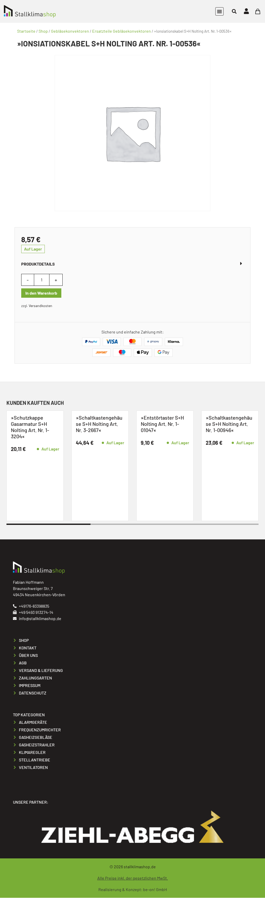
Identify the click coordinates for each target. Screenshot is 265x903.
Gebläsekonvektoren (70, 31)
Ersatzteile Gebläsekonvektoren (121, 31)
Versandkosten (40, 305)
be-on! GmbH (155, 889)
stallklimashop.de (140, 866)
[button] (219, 11)
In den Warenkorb (41, 292)
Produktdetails (38, 263)
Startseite (26, 31)
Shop (43, 31)
